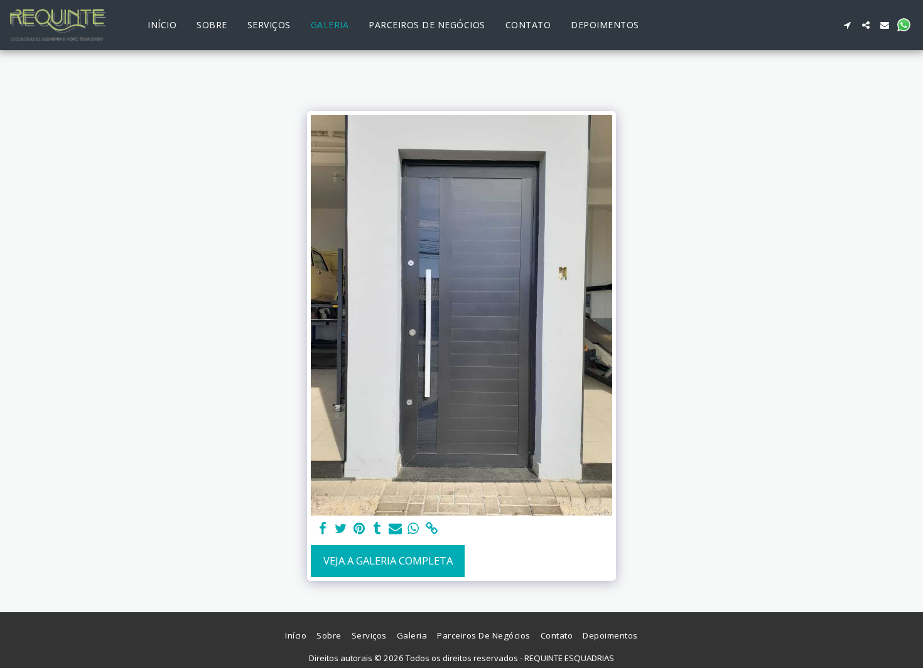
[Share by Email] (395, 529)
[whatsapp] (413, 529)
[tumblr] (377, 529)
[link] (431, 529)
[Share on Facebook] (323, 529)
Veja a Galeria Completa (388, 560)
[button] (847, 25)
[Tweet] (341, 529)
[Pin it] (358, 529)
